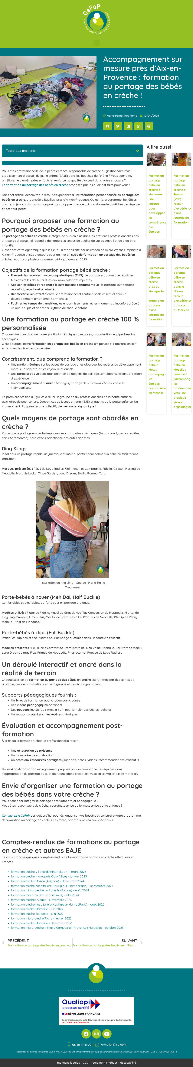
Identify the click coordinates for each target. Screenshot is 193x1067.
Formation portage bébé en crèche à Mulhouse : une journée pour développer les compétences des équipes (158, 203)
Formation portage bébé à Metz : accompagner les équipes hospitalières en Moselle (159, 374)
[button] (96, 43)
